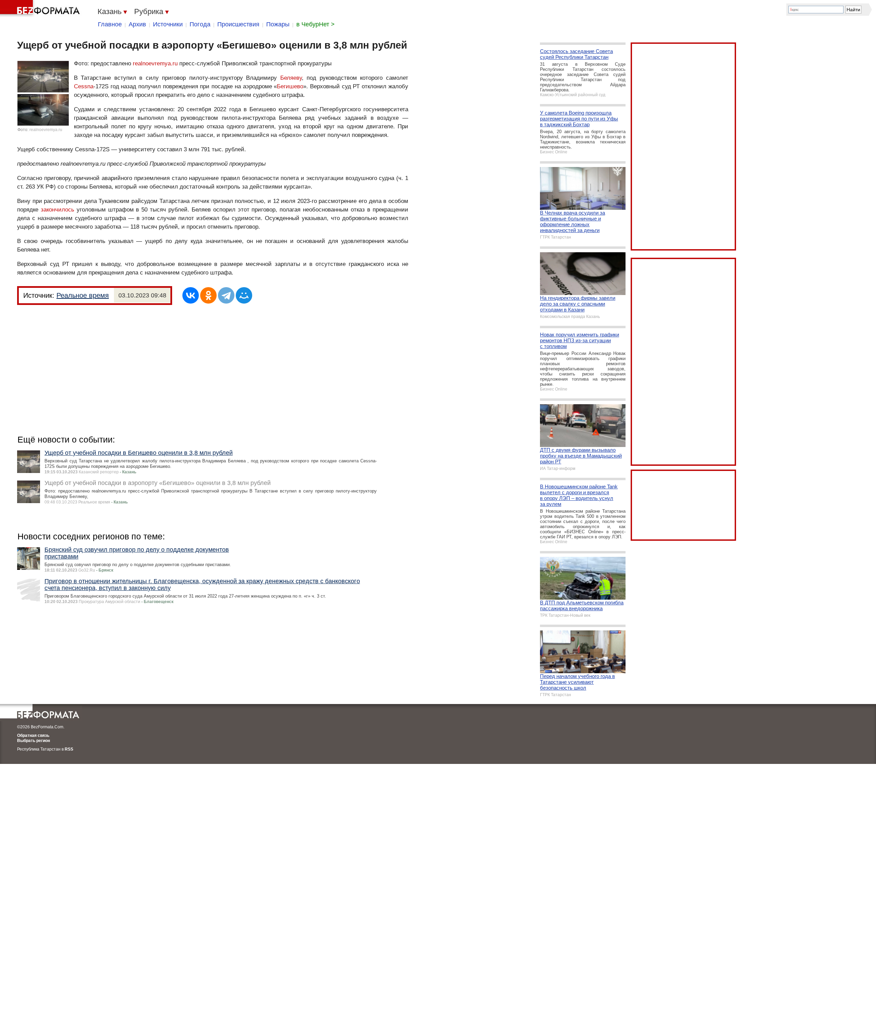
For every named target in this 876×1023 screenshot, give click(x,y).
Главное (110, 24)
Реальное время (82, 295)
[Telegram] (226, 295)
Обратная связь (33, 735)
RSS (69, 749)
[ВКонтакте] (190, 295)
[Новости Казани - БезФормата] (41, 8)
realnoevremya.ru (45, 129)
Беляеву (291, 78)
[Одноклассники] (208, 295)
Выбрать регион (33, 740)
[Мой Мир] (244, 295)
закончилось (57, 209)
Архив (137, 24)
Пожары (277, 24)
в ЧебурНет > (315, 24)
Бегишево (290, 86)
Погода (200, 24)
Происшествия (238, 24)
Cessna (83, 86)
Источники (168, 24)
